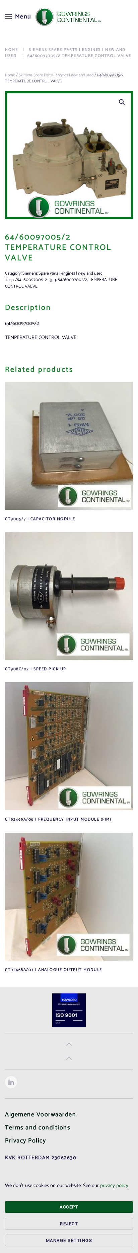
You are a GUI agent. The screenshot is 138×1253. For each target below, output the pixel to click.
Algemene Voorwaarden (40, 1115)
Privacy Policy (25, 1141)
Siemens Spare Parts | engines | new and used (56, 75)
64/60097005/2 (72, 279)
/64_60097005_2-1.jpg (35, 279)
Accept (69, 1206)
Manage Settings (69, 1240)
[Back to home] (69, 16)
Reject (69, 1223)
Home (10, 75)
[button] (18, 16)
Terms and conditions (37, 1128)
